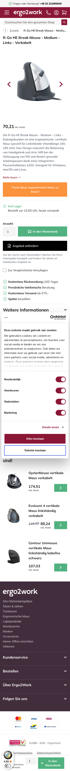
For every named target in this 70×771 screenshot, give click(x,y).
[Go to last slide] (9, 84)
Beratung (31, 287)
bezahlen (19, 299)
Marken (8, 631)
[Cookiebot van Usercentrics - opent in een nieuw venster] (50, 317)
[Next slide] (60, 84)
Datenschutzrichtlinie (49, 752)
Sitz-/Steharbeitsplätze (17, 601)
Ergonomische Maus (16, 616)
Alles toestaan (35, 438)
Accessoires (11, 636)
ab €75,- (28, 293)
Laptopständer (12, 621)
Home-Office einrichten (18, 641)
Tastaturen (10, 611)
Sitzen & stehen (13, 606)
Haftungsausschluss (20, 752)
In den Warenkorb (45, 231)
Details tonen (50, 427)
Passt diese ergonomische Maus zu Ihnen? (35, 189)
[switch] (61, 390)
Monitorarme (11, 626)
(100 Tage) (33, 281)
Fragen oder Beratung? (26, 3)
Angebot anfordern (25, 246)
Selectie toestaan (35, 450)
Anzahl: (8, 223)
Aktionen (9, 646)
